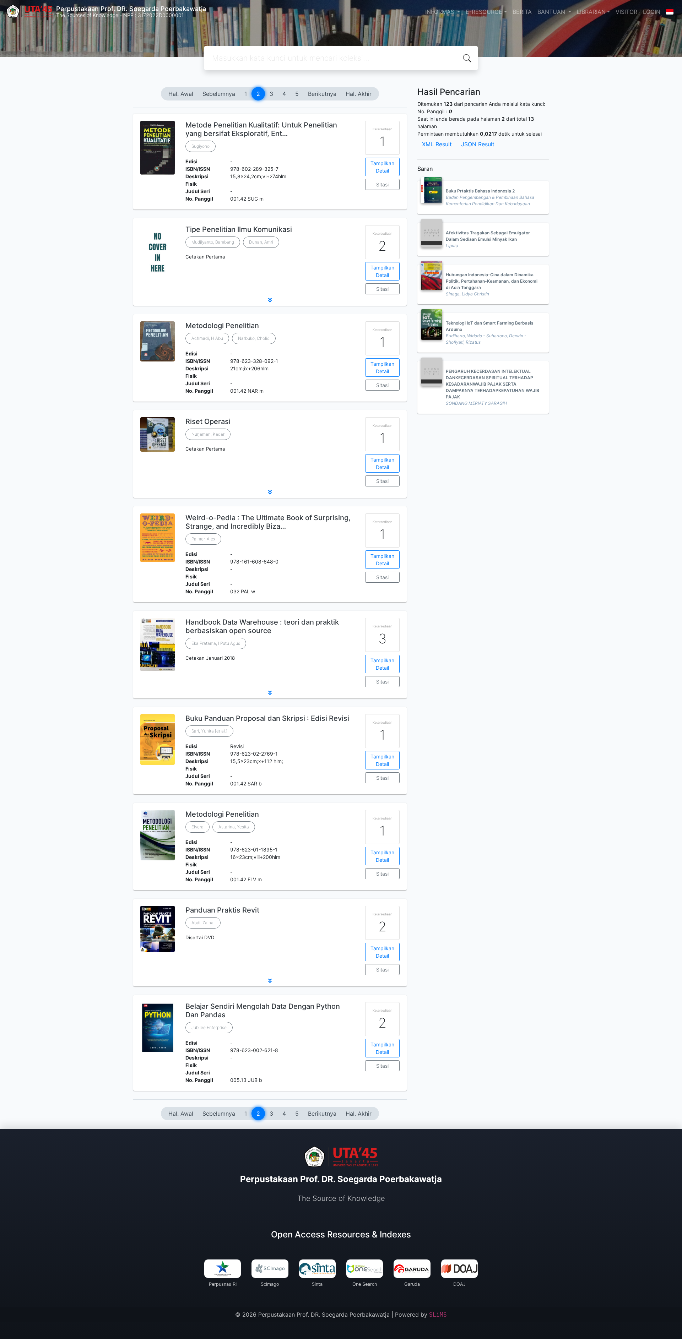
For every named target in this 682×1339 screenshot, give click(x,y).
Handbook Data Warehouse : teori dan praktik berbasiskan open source (262, 626)
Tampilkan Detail (382, 167)
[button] (270, 300)
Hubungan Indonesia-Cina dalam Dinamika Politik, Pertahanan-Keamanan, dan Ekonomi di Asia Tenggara (491, 281)
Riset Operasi (208, 421)
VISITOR (626, 11)
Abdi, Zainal (203, 922)
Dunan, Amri (261, 242)
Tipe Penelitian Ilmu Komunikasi (238, 229)
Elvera (197, 826)
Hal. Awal (180, 93)
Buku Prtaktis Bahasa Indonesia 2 (480, 191)
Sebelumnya (218, 93)
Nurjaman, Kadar (207, 434)
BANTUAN (552, 11)
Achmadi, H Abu (207, 338)
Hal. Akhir (359, 93)
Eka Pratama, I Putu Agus (215, 643)
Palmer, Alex (203, 538)
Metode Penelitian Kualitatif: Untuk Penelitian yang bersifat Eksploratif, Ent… (261, 129)
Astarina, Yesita (233, 826)
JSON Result (477, 144)
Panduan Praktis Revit (222, 910)
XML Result (437, 144)
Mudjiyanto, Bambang (212, 242)
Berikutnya (322, 93)
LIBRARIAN (591, 11)
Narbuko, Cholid (254, 338)
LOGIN (651, 11)
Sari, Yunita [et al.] (209, 731)
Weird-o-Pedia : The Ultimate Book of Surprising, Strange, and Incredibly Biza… (268, 521)
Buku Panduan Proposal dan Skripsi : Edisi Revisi (267, 718)
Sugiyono (200, 146)
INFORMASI (440, 11)
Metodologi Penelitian (222, 325)
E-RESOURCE (484, 11)
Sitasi (382, 184)
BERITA (522, 11)
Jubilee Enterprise (209, 1027)
